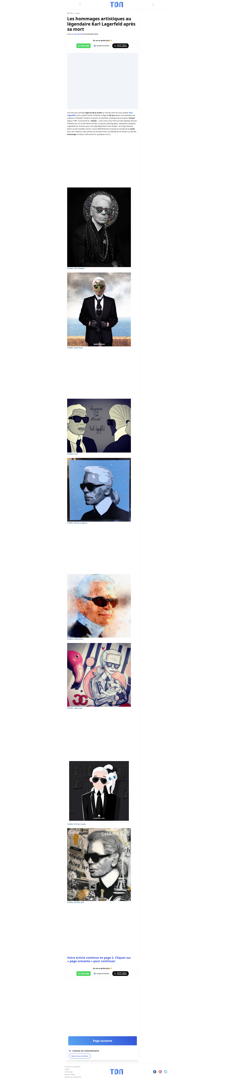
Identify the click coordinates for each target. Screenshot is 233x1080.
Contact (67, 1069)
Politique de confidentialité (73, 1077)
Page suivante (102, 1041)
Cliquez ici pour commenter (79, 1056)
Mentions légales (70, 1074)
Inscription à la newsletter (73, 1067)
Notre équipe (69, 1072)
